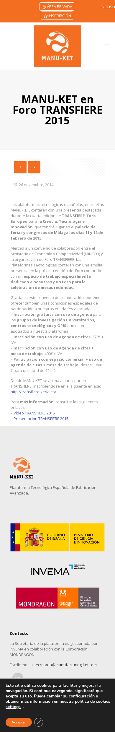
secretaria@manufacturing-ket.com (65, 664)
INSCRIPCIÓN (59, 15)
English (107, 6)
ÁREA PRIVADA (59, 6)
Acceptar (19, 722)
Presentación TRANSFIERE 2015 (41, 418)
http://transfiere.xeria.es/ (33, 391)
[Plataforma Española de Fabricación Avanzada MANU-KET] (57, 46)
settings (13, 707)
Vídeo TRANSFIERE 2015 (34, 413)
